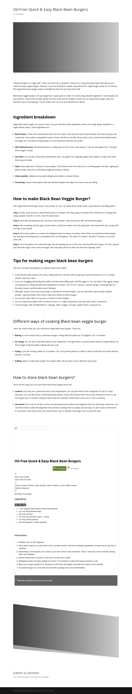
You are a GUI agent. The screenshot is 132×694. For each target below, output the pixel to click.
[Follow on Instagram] (62, 594)
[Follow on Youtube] (79, 594)
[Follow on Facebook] (45, 594)
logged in (28, 677)
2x (20, 505)
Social (90, 9)
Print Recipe (61, 468)
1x (16, 505)
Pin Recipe (74, 468)
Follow (52, 594)
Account (112, 9)
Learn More (33, 648)
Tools (82, 9)
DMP (101, 9)
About (73, 9)
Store (65, 9)
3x (24, 505)
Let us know (37, 580)
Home (57, 9)
